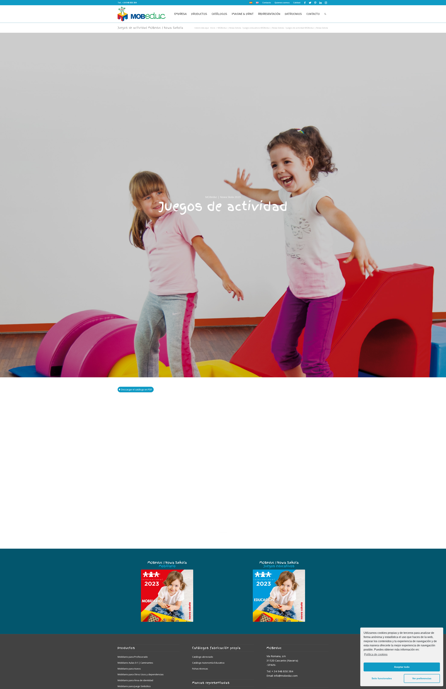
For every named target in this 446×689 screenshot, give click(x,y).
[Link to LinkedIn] (320, 2)
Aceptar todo (402, 666)
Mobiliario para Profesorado (133, 656)
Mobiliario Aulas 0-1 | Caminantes (135, 662)
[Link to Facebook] (304, 2)
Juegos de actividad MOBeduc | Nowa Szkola (150, 28)
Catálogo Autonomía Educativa (208, 662)
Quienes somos (282, 2)
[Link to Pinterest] (315, 2)
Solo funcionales (382, 678)
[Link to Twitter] (310, 2)
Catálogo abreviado (202, 656)
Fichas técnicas (200, 668)
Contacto (266, 2)
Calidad (296, 2)
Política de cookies (375, 654)
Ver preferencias (421, 678)
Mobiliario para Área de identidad (135, 680)
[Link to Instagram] (325, 2)
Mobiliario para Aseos (129, 668)
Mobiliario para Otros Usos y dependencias (141, 674)
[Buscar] (325, 14)
